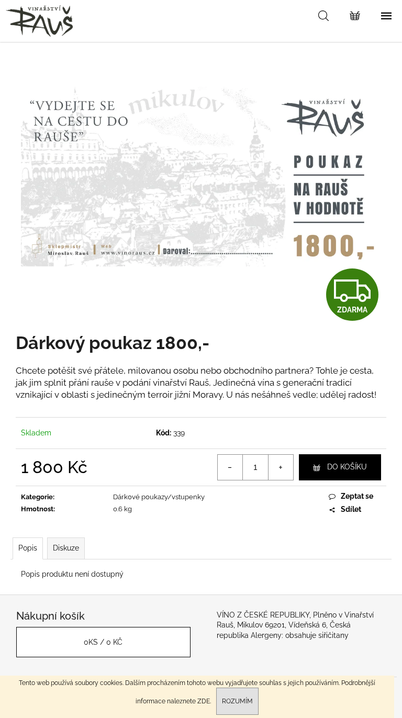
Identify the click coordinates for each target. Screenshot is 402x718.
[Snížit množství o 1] (230, 467)
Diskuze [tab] (66, 548)
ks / (103, 642)
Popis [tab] (27, 548)
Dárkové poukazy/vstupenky (159, 497)
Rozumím (237, 701)
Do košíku (347, 467)
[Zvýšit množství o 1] (280, 467)
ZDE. (204, 701)
